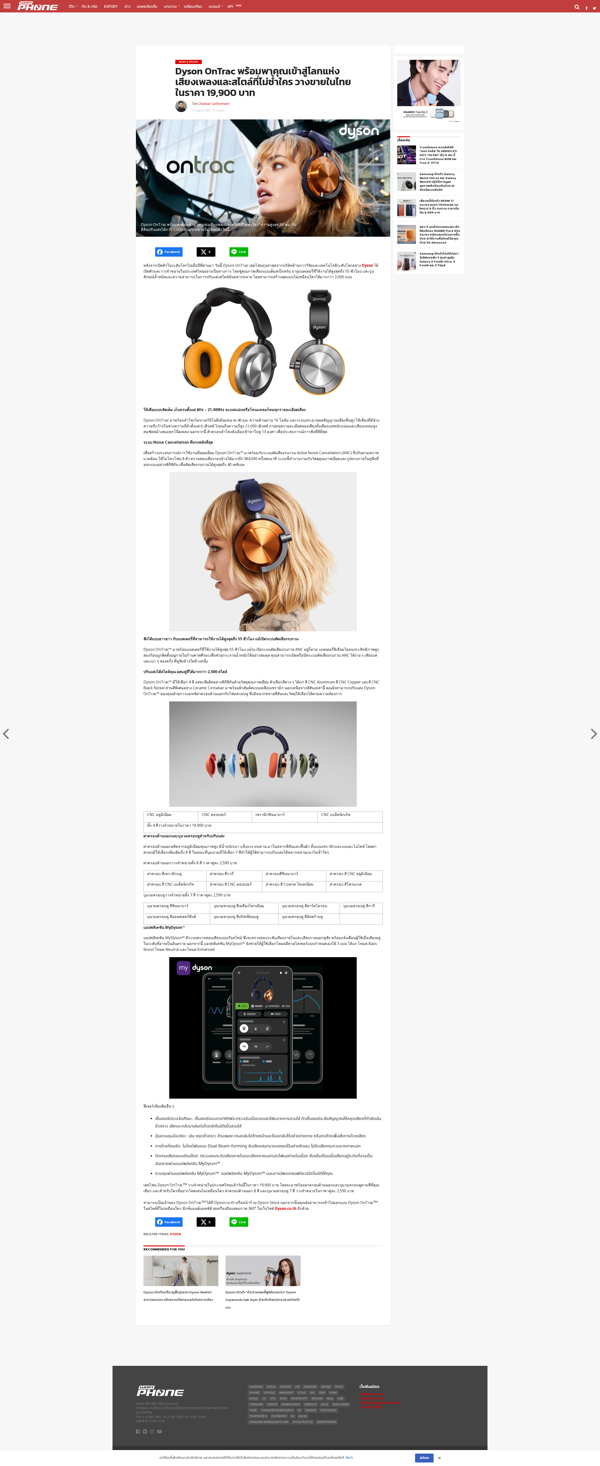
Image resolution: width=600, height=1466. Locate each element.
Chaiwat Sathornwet (214, 103)
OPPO (339, 1386)
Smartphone (326, 1422)
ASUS (324, 1404)
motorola (328, 1410)
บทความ (170, 6)
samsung (255, 1386)
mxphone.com (372, 1394)
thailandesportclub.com (380, 1402)
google (269, 1392)
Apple (271, 1386)
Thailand (256, 1404)
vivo (322, 1392)
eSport (111, 6)
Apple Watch (302, 1422)
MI (299, 1410)
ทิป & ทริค (90, 6)
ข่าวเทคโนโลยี (370, 1407)
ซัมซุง (330, 1398)
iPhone (254, 1392)
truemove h (258, 1416)
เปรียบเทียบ (193, 6)
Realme (317, 1398)
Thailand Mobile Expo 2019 (268, 1422)
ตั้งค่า (349, 1458)
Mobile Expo (291, 1404)
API (234, 6)
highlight (286, 1392)
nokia (253, 1398)
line (340, 1398)
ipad (283, 1398)
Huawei (285, 1386)
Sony (333, 1392)
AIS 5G (303, 1416)
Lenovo (310, 1410)
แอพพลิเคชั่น (147, 6)
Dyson (175, 1234)
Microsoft (299, 1398)
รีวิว (72, 6)
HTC (273, 1398)
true (253, 1410)
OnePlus (310, 1404)
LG (264, 1398)
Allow (424, 1458)
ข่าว (127, 6)
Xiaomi (325, 1386)
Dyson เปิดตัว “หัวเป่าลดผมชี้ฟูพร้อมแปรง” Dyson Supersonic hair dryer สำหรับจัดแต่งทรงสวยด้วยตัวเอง (262, 1300)
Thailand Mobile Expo (277, 1410)
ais (297, 1386)
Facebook (278, 1416)
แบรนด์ (214, 6)
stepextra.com (372, 1398)
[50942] (429, 122)
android (310, 1386)
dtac (302, 1392)
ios (312, 1392)
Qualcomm (341, 1404)
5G (292, 1416)
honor (272, 1404)
